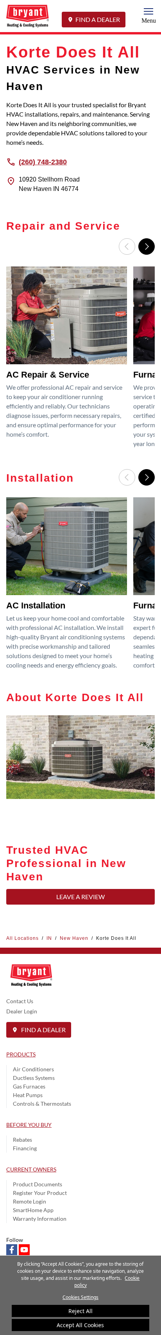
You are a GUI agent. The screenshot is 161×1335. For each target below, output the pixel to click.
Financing (25, 1148)
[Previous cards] (127, 246)
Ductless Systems (34, 1077)
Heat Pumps (28, 1095)
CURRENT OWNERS (31, 1169)
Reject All (80, 1311)
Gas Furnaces (29, 1086)
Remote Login (29, 1201)
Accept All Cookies (80, 1325)
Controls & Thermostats (42, 1103)
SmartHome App (33, 1210)
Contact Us (19, 1001)
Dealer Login (21, 1011)
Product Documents (37, 1184)
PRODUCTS (21, 1054)
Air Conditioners (33, 1069)
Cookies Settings (80, 1297)
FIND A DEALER (97, 19)
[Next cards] (146, 246)
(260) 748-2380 (43, 161)
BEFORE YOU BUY (29, 1124)
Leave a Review (80, 896)
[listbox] (80, 359)
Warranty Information (39, 1218)
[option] (68, 359)
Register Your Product (40, 1192)
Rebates (22, 1139)
